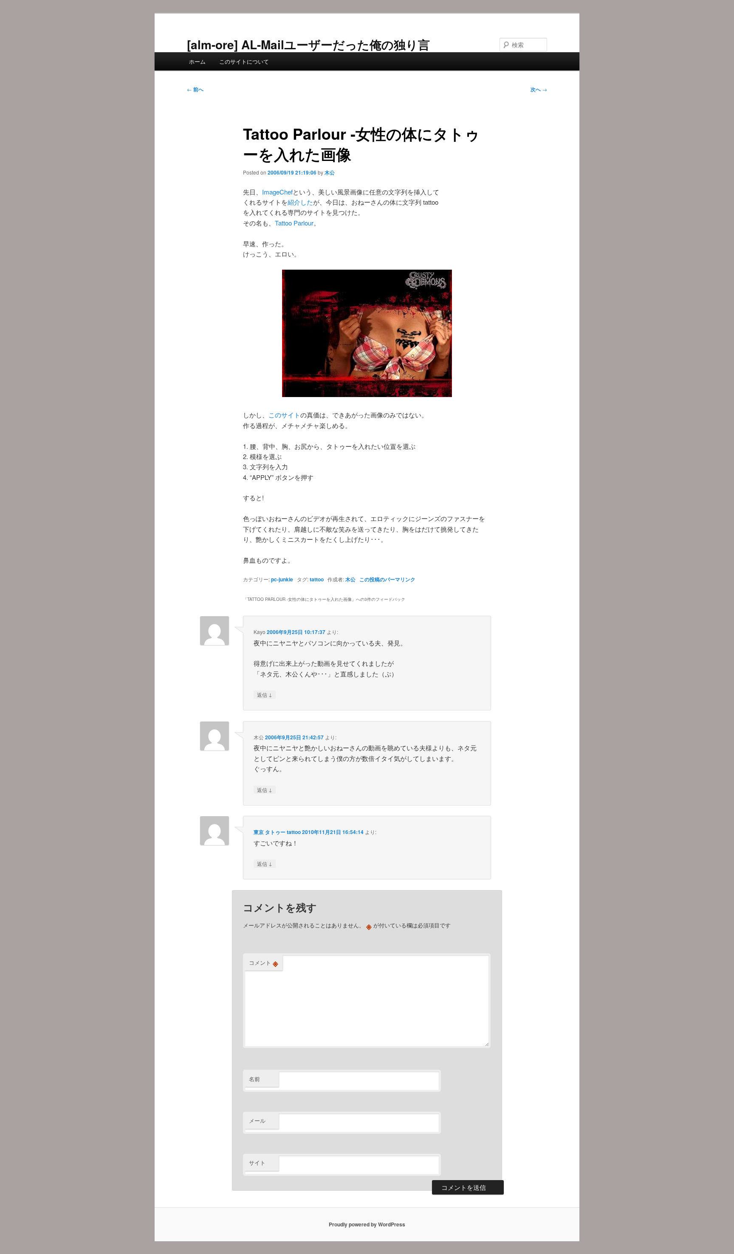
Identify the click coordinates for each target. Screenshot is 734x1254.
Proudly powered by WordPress (367, 1224)
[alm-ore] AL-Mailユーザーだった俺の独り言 (308, 44)
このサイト (284, 414)
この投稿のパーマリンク (387, 579)
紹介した (300, 201)
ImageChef (277, 191)
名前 (254, 1079)
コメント (263, 962)
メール (257, 1120)
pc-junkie (282, 579)
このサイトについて (244, 61)
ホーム (197, 61)
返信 (264, 694)
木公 (330, 172)
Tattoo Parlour (294, 222)
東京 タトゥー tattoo (277, 832)
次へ (539, 89)
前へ (195, 89)
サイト (257, 1162)
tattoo (317, 579)
